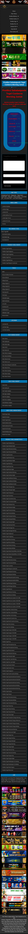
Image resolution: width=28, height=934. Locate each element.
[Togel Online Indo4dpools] (14, 853)
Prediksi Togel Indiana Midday (8, 548)
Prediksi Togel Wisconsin (7, 770)
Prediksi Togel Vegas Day (7, 735)
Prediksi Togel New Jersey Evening (9, 609)
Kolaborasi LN (5, 309)
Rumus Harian (5, 315)
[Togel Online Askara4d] (14, 821)
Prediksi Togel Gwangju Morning (9, 530)
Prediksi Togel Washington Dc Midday (10, 764)
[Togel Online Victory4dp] (14, 802)
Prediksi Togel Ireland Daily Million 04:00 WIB (11, 551)
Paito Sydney (16, 196)
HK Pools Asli (20, 931)
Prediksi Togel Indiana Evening (8, 545)
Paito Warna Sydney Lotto (16, 928)
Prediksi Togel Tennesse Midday (9, 700)
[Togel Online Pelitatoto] (14, 69)
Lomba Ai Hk (5, 212)
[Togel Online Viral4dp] (14, 76)
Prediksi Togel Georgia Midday (8, 519)
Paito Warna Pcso (6, 367)
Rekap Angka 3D (6, 286)
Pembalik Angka (5, 298)
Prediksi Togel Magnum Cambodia (9, 263)
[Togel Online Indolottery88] (14, 885)
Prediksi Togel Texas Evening (8, 708)
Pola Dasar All (5, 292)
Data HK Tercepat (15, 781)
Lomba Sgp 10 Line (6, 218)
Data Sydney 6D (14, 31)
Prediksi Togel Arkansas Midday (9, 451)
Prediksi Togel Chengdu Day (8, 486)
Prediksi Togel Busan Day (7, 466)
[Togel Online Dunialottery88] (14, 873)
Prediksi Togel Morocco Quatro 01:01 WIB (11, 597)
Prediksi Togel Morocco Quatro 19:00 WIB (11, 603)
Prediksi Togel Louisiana (7, 565)
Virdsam (3, 919)
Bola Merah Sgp (5, 237)
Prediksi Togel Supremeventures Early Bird (11, 679)
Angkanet (6, 926)
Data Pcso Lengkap (6, 399)
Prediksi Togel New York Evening (9, 615)
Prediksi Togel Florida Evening (8, 510)
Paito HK (10, 196)
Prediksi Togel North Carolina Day (9, 618)
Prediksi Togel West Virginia (8, 767)
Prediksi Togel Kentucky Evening (9, 559)
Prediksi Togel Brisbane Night (8, 460)
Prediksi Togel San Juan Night (8, 662)
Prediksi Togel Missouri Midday (9, 595)
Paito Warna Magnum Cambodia (9, 364)
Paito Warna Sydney (6, 370)
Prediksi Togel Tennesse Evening (9, 697)
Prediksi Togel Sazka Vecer (8, 668)
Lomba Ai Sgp (5, 209)
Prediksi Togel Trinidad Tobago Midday (10, 726)
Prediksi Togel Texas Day (7, 705)
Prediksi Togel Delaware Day (8, 504)
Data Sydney (10, 923)
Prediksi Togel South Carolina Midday (10, 673)
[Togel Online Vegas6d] (14, 815)
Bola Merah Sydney (6, 234)
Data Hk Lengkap (6, 396)
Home (14, 11)
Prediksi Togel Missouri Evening (9, 592)
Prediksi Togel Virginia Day (8, 755)
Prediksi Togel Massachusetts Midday (10, 580)
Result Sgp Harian (6, 414)
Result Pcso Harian (6, 434)
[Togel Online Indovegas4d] (14, 911)
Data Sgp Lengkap (6, 393)
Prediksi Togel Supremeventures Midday (11, 685)
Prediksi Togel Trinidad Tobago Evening (10, 723)
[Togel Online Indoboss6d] (14, 796)
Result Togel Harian (6, 419)
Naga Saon (20, 195)
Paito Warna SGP (18, 921)
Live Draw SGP (8, 198)
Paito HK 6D (4, 778)
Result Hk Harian (5, 417)
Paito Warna (14, 13)
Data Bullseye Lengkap (7, 402)
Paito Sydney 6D (5, 341)
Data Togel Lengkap (6, 390)
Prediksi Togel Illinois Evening (8, 539)
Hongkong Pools (5, 195)
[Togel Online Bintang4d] (14, 828)
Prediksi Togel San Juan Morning (9, 659)
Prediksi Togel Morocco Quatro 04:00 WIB (11, 600)
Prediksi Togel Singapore (7, 251)
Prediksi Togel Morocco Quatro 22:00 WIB (11, 606)
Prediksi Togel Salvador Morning (9, 653)
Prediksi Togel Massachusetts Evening (10, 577)
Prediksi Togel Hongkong (7, 254)
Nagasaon (13, 195)
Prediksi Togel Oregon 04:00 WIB (9, 630)
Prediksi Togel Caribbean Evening (9, 478)
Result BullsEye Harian (7, 431)
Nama (4, 172)
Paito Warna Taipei (6, 373)
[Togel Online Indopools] (14, 898)
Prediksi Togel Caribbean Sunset (9, 484)
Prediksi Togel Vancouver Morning (9, 729)
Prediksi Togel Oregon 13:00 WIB (9, 638)
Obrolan (4, 223)
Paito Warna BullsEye (6, 356)
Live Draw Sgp (5, 327)
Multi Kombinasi (5, 300)
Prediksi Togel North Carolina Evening (10, 621)
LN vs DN (4, 303)
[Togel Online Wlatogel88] (14, 834)
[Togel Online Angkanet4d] (14, 892)
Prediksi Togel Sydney (7, 248)
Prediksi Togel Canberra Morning (9, 472)
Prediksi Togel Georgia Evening (9, 516)
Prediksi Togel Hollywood (7, 533)
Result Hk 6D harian (6, 428)
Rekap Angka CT (5, 283)
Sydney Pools (12, 926)
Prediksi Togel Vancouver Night (9, 732)
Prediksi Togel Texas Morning (8, 711)
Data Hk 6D (14, 29)
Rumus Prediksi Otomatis (7, 274)
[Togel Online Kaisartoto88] (14, 847)
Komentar (14, 87)
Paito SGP (4, 196)
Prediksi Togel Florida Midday (8, 513)
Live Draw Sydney (17, 198)
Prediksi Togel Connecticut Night (9, 501)
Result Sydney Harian (6, 422)
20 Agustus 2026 (6, 87)
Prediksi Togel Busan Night (8, 469)
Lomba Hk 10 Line (6, 221)
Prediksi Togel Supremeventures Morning (11, 688)
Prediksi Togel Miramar (7, 589)
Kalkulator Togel (5, 312)
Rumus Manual (5, 277)
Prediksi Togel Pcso (6, 257)
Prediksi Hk (13, 26)
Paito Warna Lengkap (6, 353)
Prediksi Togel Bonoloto (7, 454)
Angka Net (8, 919)
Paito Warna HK (14, 919)
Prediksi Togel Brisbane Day (8, 457)
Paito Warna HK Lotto (21, 930)
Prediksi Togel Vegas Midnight (8, 741)
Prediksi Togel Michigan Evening (9, 583)
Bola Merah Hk (5, 239)
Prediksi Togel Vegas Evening (8, 738)
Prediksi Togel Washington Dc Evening (10, 761)
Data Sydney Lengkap (7, 405)
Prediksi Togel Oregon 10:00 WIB (9, 635)
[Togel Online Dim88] (14, 44)
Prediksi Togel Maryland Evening (9, 571)
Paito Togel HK (4, 231)
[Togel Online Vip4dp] (14, 866)
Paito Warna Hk (5, 350)
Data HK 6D (15, 923)
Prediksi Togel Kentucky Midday (9, 562)
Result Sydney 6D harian (7, 425)
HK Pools (23, 781)
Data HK (24, 921)
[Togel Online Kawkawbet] (14, 809)
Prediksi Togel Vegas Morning (8, 743)
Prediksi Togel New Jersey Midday (9, 612)
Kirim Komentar (7, 186)
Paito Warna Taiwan (6, 376)
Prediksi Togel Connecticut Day (9, 498)
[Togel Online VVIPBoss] (14, 37)
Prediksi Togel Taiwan (7, 694)
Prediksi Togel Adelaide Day (8, 443)
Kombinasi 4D (5, 306)
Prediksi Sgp (13, 21)
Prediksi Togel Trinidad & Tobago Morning (11, 717)
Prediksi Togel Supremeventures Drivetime (11, 676)
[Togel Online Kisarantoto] (14, 63)
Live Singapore (11, 779)
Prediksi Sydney (13, 18)
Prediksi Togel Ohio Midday (8, 627)
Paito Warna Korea (6, 359)
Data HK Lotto (12, 930)
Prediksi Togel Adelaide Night (8, 446)
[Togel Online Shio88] (14, 905)
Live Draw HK (5, 324)
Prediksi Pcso (13, 24)
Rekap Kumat (5, 280)
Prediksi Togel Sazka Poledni (8, 665)
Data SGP (4, 923)
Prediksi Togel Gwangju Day (8, 527)
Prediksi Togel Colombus (7, 495)
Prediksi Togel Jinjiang (7, 557)
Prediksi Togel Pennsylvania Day (9, 644)
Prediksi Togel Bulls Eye (7, 260)
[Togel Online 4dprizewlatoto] (14, 841)
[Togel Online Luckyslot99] (14, 860)
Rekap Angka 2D (6, 289)
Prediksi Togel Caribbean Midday (9, 481)
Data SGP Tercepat (6, 781)
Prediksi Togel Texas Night (8, 714)
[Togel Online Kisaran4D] (14, 57)
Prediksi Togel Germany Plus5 (8, 524)
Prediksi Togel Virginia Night (8, 758)
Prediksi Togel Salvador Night (8, 656)
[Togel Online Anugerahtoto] (14, 879)
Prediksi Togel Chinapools (8, 492)
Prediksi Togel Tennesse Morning (9, 703)
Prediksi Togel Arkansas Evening (9, 449)
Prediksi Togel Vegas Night (8, 746)
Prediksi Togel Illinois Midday (8, 542)
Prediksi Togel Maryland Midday (9, 574)
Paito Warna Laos (6, 361)
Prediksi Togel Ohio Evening (8, 624)
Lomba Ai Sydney (6, 206)
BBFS (3, 271)
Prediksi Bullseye (13, 16)
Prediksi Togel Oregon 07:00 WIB (9, 632)
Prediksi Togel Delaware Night (8, 507)
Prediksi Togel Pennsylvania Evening (10, 647)
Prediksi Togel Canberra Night (8, 475)
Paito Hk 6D (4, 347)
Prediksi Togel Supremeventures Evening (11, 682)
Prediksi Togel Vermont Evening (9, 752)
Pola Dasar (4, 295)
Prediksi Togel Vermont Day (8, 749)
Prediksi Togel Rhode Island (8, 650)
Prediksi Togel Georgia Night (8, 522)
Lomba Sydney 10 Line (7, 215)
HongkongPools (6, 928)
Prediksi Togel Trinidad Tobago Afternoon (11, 720)
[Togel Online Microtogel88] (14, 789)
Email (4, 179)
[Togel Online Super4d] (14, 50)
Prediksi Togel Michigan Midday (9, 586)
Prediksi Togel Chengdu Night (8, 489)
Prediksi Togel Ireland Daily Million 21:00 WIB (11, 554)
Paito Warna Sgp (5, 344)
